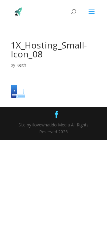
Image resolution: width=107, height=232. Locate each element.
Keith (21, 65)
